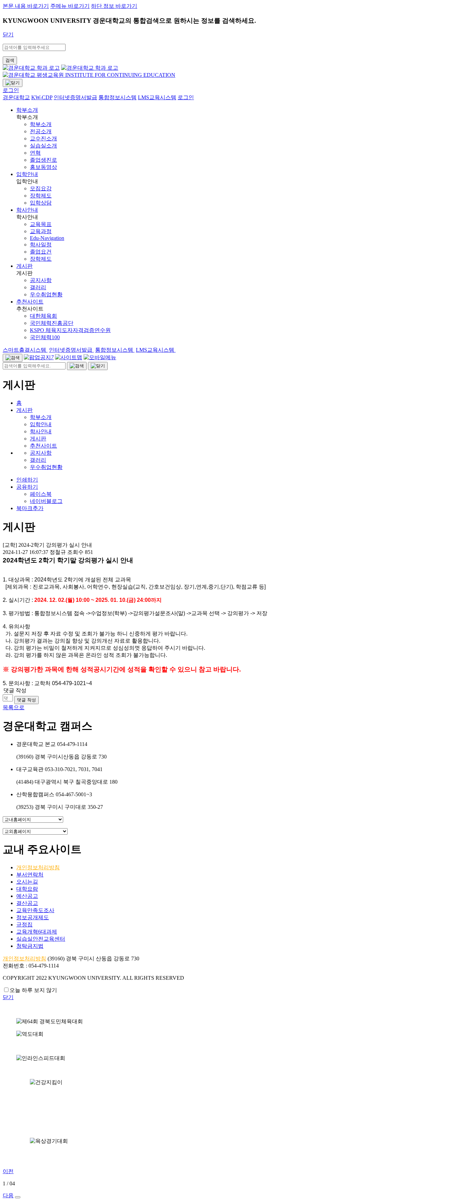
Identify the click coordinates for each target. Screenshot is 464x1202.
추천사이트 (29, 301)
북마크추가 (29, 508)
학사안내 (27, 210)
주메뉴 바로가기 (70, 6)
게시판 (24, 266)
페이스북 (41, 494)
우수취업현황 (46, 467)
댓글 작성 (26, 699)
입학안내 (27, 174)
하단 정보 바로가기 (114, 6)
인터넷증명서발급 (71, 350)
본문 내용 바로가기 (26, 6)
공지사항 (41, 453)
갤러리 (38, 460)
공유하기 (27, 487)
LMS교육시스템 (156, 350)
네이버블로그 (46, 501)
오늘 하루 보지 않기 (33, 990)
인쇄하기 (27, 480)
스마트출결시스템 (25, 350)
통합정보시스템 (115, 350)
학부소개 (27, 110)
